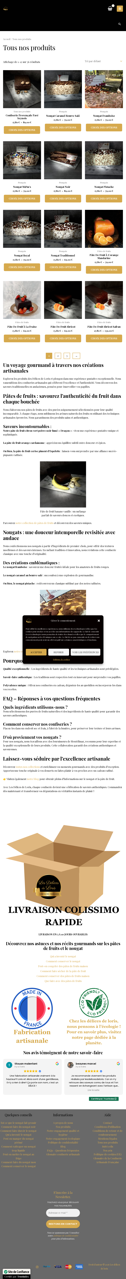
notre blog (33, 779)
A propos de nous (63, 1122)
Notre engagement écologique (63, 1138)
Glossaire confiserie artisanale (63, 1154)
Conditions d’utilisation (107, 1126)
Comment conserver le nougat (63, 961)
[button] (98, 620)
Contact (107, 1122)
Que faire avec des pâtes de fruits (63, 981)
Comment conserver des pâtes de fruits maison (63, 976)
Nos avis (107, 1150)
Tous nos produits (108, 1142)
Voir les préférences (85, 652)
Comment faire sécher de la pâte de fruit (63, 971)
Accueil (6, 39)
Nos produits (63, 1126)
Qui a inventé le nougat (63, 956)
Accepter (36, 652)
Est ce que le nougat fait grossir (18, 1122)
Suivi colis (107, 1146)
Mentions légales (107, 1138)
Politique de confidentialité (63, 1142)
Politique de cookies (61, 659)
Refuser (59, 652)
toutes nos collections (28, 766)
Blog (63, 1146)
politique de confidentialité (65, 1235)
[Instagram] (37, 1267)
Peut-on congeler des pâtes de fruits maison (63, 966)
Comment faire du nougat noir (18, 1126)
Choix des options (22, 130)
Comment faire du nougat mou (18, 1162)
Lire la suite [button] (93, 1090)
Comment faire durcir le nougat (18, 1130)
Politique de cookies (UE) (107, 1154)
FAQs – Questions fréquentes (63, 1150)
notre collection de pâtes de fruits (34, 523)
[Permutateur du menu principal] (120, 9)
